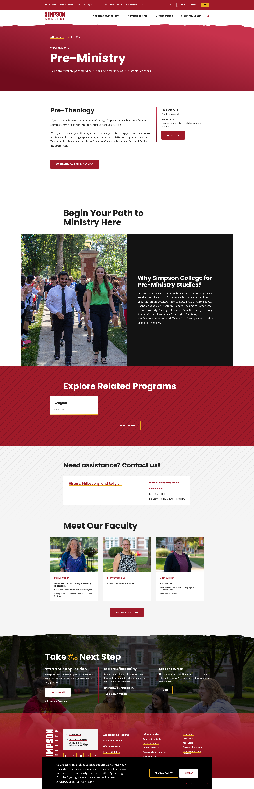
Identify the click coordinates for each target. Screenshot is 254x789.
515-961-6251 (75, 734)
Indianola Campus (78, 739)
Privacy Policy (164, 773)
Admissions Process (56, 701)
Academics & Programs (106, 15)
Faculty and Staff (151, 756)
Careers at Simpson (192, 747)
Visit (172, 5)
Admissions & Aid (137, 15)
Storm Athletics (190, 15)
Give (205, 5)
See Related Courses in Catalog (75, 164)
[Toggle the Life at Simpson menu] (174, 16)
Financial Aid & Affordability (119, 687)
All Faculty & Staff (127, 612)
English (89, 4)
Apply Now (173, 135)
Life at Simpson (164, 15)
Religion (60, 403)
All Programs (57, 37)
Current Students (151, 747)
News (54, 5)
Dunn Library (188, 734)
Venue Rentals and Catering (192, 752)
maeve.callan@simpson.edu (164, 482)
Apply (182, 5)
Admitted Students (152, 739)
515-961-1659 (156, 488)
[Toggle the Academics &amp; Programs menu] (120, 16)
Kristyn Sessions (116, 577)
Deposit (194, 5)
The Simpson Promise (115, 693)
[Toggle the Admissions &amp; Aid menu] (148, 16)
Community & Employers (155, 752)
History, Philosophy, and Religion (95, 483)
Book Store (188, 743)
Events (61, 5)
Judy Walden (167, 577)
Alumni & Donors (151, 743)
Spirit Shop (188, 738)
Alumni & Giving (72, 5)
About (48, 5)
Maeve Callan (61, 577)
